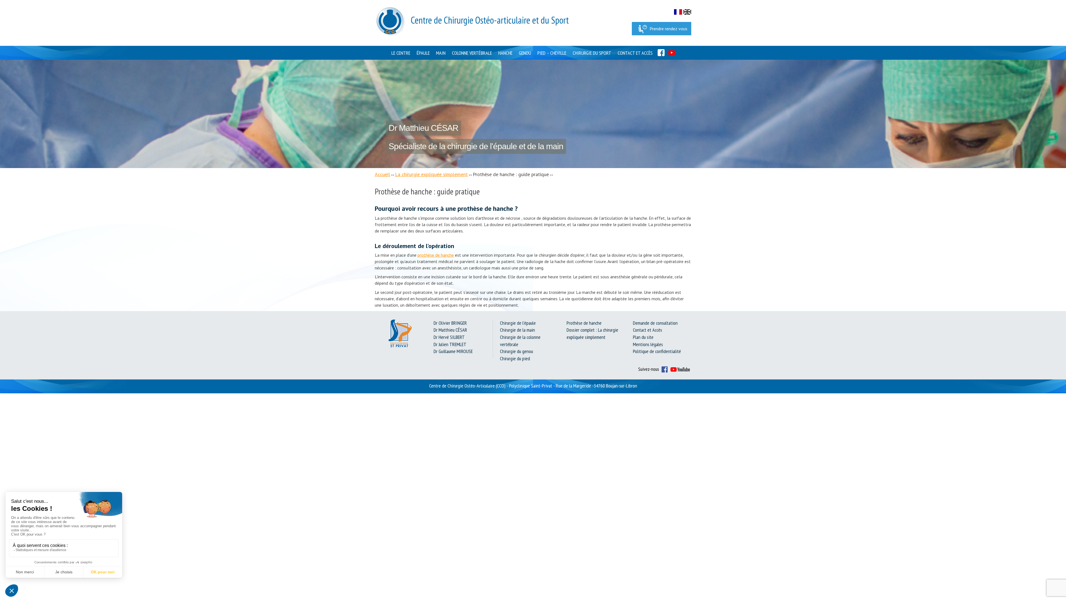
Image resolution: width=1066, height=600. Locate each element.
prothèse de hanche (436, 255)
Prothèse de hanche (584, 323)
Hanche (505, 53)
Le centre (400, 53)
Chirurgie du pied (515, 358)
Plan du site (643, 337)
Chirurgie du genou (516, 351)
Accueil (382, 174)
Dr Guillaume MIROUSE (453, 351)
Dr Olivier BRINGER (450, 323)
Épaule (423, 53)
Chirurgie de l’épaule (518, 323)
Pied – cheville (551, 53)
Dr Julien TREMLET (450, 344)
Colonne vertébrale (472, 53)
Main (441, 53)
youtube (672, 52)
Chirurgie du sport (592, 53)
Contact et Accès (635, 53)
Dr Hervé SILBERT (449, 337)
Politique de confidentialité (657, 351)
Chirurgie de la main (517, 330)
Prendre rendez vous (668, 28)
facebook (661, 52)
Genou (525, 53)
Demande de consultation (655, 323)
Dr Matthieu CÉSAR (450, 330)
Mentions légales (648, 344)
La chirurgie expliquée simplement (431, 174)
